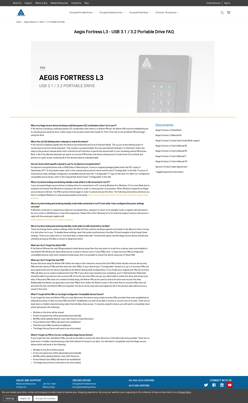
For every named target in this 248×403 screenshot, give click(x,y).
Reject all (25, 398)
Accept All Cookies (45, 398)
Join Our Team (49, 384)
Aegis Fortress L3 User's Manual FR (171, 151)
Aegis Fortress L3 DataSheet (168, 130)
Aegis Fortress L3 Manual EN (168, 135)
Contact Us (76, 3)
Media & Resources (59, 3)
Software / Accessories (166, 12)
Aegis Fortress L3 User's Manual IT (171, 156)
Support (28, 3)
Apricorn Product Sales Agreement (171, 167)
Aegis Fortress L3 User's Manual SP (171, 161)
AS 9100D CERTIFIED (139, 385)
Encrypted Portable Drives (81, 12)
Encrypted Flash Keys (139, 12)
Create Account (213, 3)
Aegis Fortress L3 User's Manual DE (171, 146)
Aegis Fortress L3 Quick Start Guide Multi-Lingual (177, 140)
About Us (17, 3)
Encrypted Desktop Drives (111, 12)
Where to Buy (41, 3)
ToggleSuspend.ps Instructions (169, 172)
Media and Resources (26, 384)
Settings (10, 398)
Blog (87, 3)
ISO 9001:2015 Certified (141, 380)
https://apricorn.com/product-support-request (52, 219)
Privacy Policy (184, 392)
